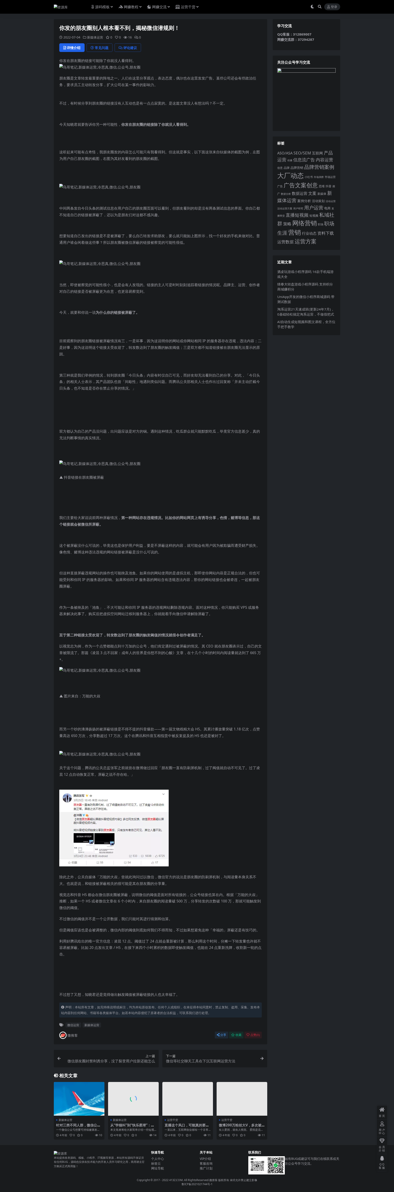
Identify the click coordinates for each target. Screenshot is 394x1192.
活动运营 (331, 201)
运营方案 (305, 241)
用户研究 (298, 208)
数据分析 (286, 193)
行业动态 (309, 233)
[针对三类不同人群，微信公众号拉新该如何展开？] (79, 1099)
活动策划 (318, 201)
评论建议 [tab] (130, 47)
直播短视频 (297, 215)
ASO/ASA (285, 153)
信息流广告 (304, 159)
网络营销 (304, 223)
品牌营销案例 (319, 166)
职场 (320, 224)
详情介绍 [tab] (73, 47)
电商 (327, 208)
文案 (312, 193)
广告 (280, 186)
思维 (322, 186)
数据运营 (299, 193)
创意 (280, 168)
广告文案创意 (301, 185)
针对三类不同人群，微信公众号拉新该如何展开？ (78, 1127)
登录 (334, 7)
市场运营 (330, 177)
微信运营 (73, 1025)
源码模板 (102, 6)
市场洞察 (319, 177)
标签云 (156, 1163)
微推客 (72, 1035)
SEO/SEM (302, 153)
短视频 (313, 215)
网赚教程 (131, 6)
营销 (294, 232)
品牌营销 (296, 167)
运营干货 (188, 6)
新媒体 (321, 194)
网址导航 (157, 1168)
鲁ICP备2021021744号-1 (197, 1184)
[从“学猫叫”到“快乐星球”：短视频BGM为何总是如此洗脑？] (133, 1099)
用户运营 (313, 207)
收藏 (238, 1035)
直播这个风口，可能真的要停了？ (187, 1127)
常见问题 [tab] (102, 47)
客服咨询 (206, 1163)
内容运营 (324, 160)
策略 (287, 223)
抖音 (329, 186)
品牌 (287, 168)
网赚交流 (159, 6)
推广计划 (206, 1168)
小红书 (309, 177)
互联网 (317, 153)
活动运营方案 (284, 208)
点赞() (255, 1035)
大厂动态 (290, 175)
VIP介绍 (205, 1158)
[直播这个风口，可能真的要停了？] (187, 1099)
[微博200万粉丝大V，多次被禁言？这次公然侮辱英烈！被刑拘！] (242, 1099)
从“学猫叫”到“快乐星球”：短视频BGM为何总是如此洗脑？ (133, 1127)
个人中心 (157, 1158)
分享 (223, 1035)
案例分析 (304, 200)
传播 (289, 160)
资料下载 (325, 233)
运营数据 (285, 241)
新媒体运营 (95, 37)
